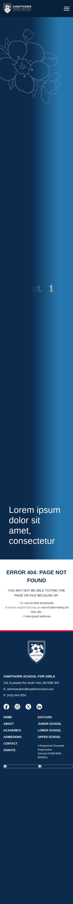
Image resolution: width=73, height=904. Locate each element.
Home (8, 717)
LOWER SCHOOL (49, 730)
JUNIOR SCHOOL (49, 723)
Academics (12, 730)
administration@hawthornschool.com (30, 689)
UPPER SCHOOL (49, 737)
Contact (11, 743)
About (9, 723)
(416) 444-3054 (16, 695)
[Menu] (66, 8)
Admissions (13, 737)
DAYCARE (45, 717)
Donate (10, 750)
